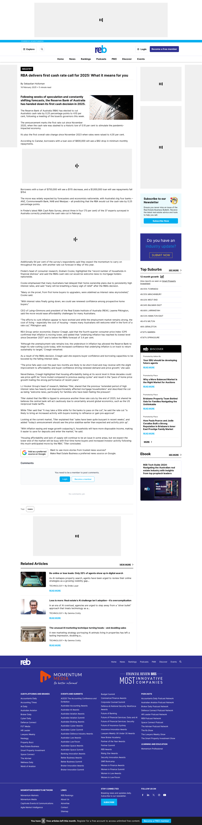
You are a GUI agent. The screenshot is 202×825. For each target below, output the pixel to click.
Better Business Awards (71, 757)
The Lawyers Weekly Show (153, 734)
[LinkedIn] (148, 795)
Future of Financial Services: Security (117, 721)
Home (60, 59)
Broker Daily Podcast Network (154, 706)
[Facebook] (142, 795)
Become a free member (164, 49)
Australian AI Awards (70, 710)
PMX (114, 59)
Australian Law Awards (71, 737)
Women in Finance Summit (112, 769)
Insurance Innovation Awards (114, 729)
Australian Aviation (29, 710)
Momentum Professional (152, 748)
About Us (65, 799)
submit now (161, 255)
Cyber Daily (26, 718)
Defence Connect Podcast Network (157, 710)
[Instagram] (159, 795)
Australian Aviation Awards (72, 713)
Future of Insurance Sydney (113, 725)
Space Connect (27, 754)
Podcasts (101, 59)
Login (143, 49)
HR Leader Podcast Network (154, 714)
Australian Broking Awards (72, 721)
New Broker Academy (111, 737)
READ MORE (55, 590)
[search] (180, 662)
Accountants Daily (29, 698)
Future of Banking (109, 713)
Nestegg (24, 738)
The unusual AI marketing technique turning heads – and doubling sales (88, 627)
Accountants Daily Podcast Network (157, 698)
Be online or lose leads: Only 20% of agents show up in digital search (86, 573)
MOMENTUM (37, 41)
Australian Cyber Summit (72, 729)
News (72, 59)
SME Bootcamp (108, 761)
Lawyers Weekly (28, 734)
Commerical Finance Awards (113, 698)
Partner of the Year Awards (113, 741)
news (30, 509)
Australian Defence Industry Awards (77, 733)
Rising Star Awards (109, 753)
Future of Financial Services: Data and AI (119, 717)
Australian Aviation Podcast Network (157, 702)
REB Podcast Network (151, 718)
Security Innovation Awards (113, 757)
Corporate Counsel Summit (113, 702)
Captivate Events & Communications (37, 803)
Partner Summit (108, 745)
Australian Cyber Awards (72, 725)
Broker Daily (26, 714)
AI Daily (24, 706)
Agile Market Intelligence (32, 807)
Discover (127, 59)
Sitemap (64, 811)
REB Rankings (67, 795)
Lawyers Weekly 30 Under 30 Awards (118, 733)
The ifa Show (147, 730)
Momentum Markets (29, 795)
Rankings (86, 59)
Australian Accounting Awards (74, 706)
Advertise (65, 803)
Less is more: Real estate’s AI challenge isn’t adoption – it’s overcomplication (90, 600)
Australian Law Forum (70, 741)
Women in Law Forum (110, 777)
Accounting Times (29, 702)
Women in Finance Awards (112, 765)
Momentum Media (29, 799)
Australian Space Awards (72, 745)
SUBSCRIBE (109, 802)
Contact (64, 807)
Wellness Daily (27, 762)
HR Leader (25, 730)
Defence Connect (28, 722)
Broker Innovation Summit (72, 769)
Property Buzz (27, 742)
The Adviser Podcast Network (154, 726)
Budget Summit (108, 694)
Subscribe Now (161, 221)
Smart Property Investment (33, 750)
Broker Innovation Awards (72, 765)
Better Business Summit (71, 761)
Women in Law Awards (111, 773)
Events (141, 59)
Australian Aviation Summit (73, 717)
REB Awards (106, 749)
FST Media (25, 726)
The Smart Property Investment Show (158, 738)
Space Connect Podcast (152, 722)
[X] (153, 795)
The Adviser (26, 758)
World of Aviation (28, 766)
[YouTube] (164, 795)
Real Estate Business (30, 746)
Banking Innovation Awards (73, 753)
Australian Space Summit (72, 749)
